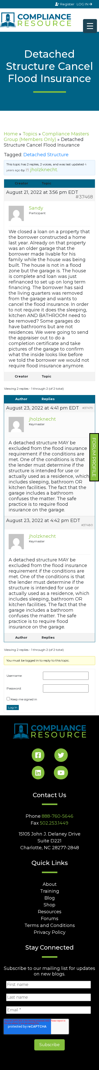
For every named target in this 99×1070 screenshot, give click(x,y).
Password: (14, 688)
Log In (12, 707)
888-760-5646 (57, 816)
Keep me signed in (24, 699)
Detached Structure (46, 155)
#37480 (87, 525)
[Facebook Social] (38, 756)
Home (11, 134)
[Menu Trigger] (90, 26)
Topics (30, 134)
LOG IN (83, 4)
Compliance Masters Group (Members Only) (46, 136)
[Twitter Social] (61, 756)
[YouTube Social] (61, 773)
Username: (14, 676)
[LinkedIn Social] (38, 773)
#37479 (87, 408)
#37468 (84, 197)
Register (67, 4)
